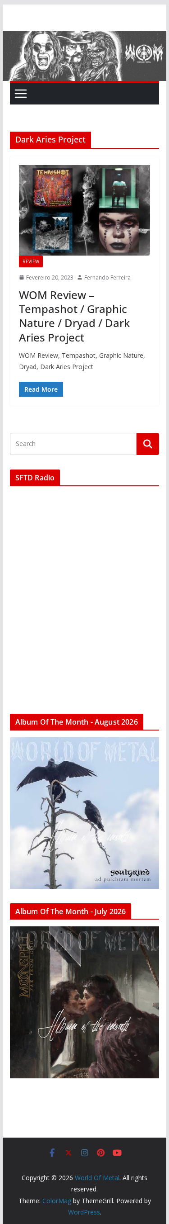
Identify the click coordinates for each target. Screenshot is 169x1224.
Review (31, 261)
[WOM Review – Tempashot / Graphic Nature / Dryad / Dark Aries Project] (85, 210)
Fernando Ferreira (107, 277)
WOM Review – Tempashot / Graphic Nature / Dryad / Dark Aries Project (74, 316)
